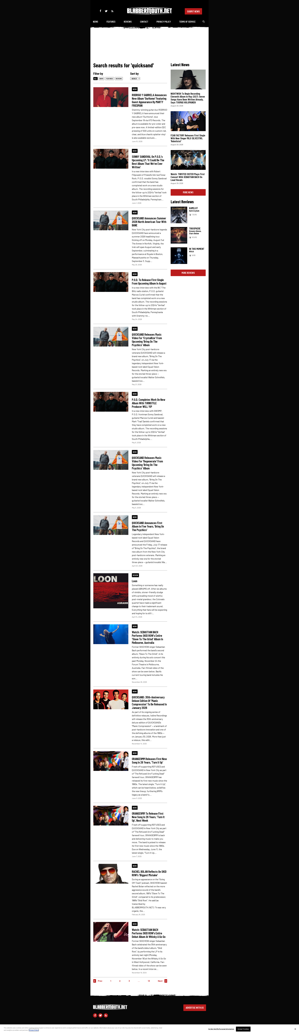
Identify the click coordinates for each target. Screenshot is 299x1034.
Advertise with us (195, 1007)
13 (149, 981)
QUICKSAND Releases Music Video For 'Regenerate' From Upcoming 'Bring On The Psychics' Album (147, 463)
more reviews (188, 272)
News (95, 21)
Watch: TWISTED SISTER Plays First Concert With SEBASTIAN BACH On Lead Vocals (188, 176)
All (95, 78)
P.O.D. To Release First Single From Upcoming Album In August (149, 281)
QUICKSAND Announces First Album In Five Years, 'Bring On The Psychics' (148, 526)
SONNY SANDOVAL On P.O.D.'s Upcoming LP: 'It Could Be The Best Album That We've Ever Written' (148, 162)
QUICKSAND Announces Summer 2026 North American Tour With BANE (149, 221)
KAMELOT (193, 208)
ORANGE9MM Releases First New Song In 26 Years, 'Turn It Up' (149, 760)
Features (111, 21)
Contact (144, 21)
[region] (149, 1029)
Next (160, 981)
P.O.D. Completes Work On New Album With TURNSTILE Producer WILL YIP (148, 403)
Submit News (193, 11)
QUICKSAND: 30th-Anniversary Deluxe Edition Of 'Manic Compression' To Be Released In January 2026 (149, 702)
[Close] (295, 1029)
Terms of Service (187, 21)
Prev (100, 981)
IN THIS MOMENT (196, 248)
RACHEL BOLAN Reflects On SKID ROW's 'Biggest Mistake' (149, 873)
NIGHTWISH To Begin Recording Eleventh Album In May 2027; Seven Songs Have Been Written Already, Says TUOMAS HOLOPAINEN (188, 98)
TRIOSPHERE (195, 228)
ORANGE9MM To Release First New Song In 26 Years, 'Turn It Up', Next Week (148, 816)
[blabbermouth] (149, 13)
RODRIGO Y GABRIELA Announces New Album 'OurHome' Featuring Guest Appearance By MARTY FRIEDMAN (149, 100)
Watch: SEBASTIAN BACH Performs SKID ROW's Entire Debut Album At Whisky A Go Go (149, 933)
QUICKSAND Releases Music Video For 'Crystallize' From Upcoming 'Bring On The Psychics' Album (147, 339)
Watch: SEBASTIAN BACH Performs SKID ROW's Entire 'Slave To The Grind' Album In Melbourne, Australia (147, 637)
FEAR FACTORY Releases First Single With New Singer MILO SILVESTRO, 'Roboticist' (188, 138)
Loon (134, 581)
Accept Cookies (243, 1029)
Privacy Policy (164, 21)
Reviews (128, 21)
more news (188, 192)
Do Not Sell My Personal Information (221, 1029)
